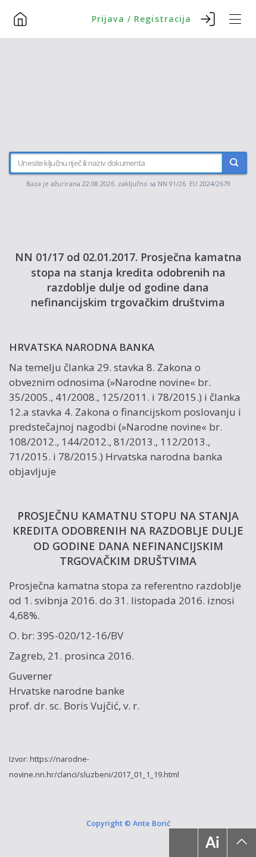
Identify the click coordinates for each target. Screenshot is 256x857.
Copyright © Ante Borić (128, 822)
